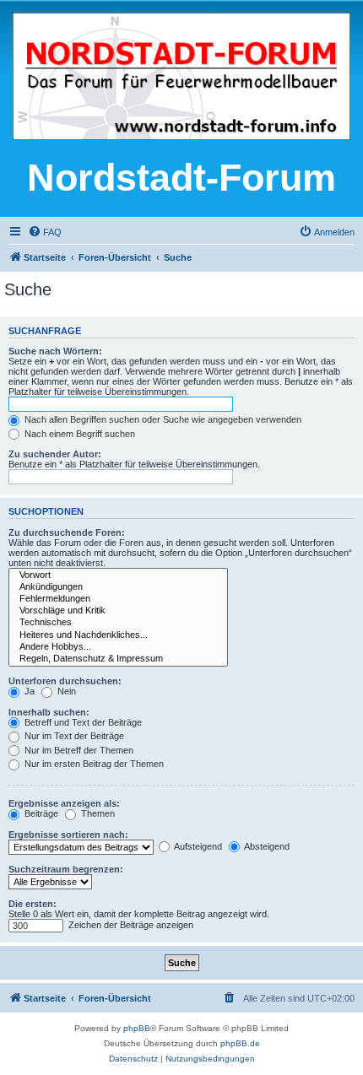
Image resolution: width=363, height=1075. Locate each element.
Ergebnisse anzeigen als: (64, 803)
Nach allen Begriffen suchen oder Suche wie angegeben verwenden (161, 419)
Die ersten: (32, 904)
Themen (97, 813)
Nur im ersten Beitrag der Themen (93, 764)
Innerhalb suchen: (48, 712)
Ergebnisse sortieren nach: (68, 834)
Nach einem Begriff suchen (78, 434)
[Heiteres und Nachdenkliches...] (118, 635)
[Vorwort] (118, 575)
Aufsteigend (197, 846)
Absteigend (266, 846)
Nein (65, 691)
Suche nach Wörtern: (55, 351)
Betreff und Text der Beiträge (82, 722)
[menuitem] (45, 232)
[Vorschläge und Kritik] (118, 611)
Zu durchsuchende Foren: (66, 532)
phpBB (136, 1028)
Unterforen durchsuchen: (65, 681)
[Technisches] (118, 623)
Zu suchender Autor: (54, 454)
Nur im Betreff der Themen (77, 750)
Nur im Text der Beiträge (73, 736)
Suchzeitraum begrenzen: (65, 869)
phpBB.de (240, 1043)
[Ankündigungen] (118, 587)
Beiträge (40, 813)
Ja (28, 691)
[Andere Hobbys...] (118, 647)
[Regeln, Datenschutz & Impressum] (118, 659)
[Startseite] (181, 77)
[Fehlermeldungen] (118, 599)
